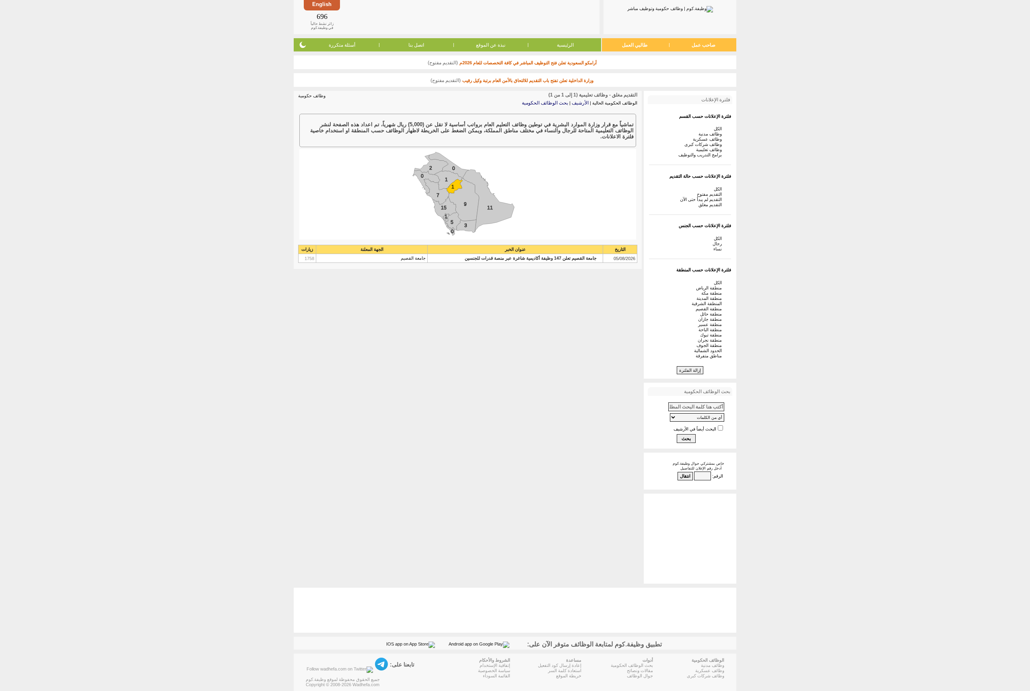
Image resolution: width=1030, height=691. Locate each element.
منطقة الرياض (710, 287)
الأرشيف (580, 103)
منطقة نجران (711, 340)
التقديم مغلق (711, 204)
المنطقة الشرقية (708, 303)
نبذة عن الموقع (490, 45)
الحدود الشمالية (709, 350)
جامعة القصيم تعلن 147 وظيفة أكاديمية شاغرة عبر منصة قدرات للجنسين (531, 258)
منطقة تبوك (712, 334)
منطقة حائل (712, 314)
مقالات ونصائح (640, 670)
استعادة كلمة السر (564, 670)
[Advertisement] (469, 17)
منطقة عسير (711, 324)
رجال (718, 243)
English (322, 4)
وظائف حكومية (311, 95)
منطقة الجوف (710, 345)
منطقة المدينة (710, 298)
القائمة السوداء (496, 675)
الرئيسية (565, 45)
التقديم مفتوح (710, 194)
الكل (719, 128)
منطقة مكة (712, 293)
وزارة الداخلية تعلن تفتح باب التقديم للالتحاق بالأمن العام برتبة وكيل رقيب (527, 80)
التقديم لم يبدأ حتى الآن (702, 199)
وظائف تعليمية (710, 149)
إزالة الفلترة (690, 370)
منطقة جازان (711, 319)
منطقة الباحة (711, 329)
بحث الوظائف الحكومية (545, 103)
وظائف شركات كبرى (704, 144)
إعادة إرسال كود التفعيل (559, 665)
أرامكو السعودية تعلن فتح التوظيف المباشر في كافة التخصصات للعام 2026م (528, 62)
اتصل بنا (416, 45)
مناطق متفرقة (710, 355)
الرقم (718, 476)
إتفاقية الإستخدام (495, 665)
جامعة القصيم (413, 258)
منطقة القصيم (710, 308)
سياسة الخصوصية (494, 670)
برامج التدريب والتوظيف (701, 154)
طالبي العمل (635, 45)
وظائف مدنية (711, 133)
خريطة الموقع (568, 675)
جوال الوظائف (640, 675)
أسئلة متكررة (342, 45)
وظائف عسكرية (708, 139)
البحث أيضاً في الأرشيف (695, 428)
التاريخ (620, 249)
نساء (718, 248)
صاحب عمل (703, 45)
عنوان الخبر (515, 249)
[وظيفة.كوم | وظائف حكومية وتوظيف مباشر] (670, 7)
